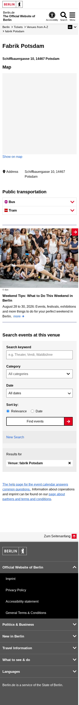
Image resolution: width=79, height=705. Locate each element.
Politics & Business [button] (18, 625)
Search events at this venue (31, 334)
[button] (72, 27)
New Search (15, 437)
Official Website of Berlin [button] (22, 567)
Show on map (12, 156)
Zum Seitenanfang (57, 536)
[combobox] (39, 354)
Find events (35, 421)
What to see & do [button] (16, 660)
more (17, 316)
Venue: (25, 463)
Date (9, 385)
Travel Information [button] (17, 648)
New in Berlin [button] (13, 636)
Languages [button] (11, 672)
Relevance (19, 411)
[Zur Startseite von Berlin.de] (14, 554)
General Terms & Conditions (26, 613)
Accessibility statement (22, 601)
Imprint (10, 578)
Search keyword (18, 347)
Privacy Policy (16, 590)
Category (13, 366)
